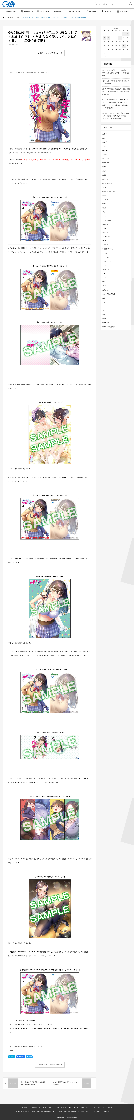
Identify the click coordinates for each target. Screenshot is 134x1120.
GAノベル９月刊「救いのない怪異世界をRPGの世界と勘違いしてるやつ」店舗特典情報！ (115, 72)
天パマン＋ (105, 158)
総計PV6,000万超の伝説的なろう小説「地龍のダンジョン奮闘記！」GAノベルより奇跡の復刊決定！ (116, 91)
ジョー (104, 212)
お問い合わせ (108, 1111)
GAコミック (108, 11)
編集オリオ (105, 162)
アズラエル (105, 257)
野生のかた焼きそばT (109, 327)
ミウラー (105, 199)
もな (103, 310)
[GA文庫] (8, 4)
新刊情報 (12, 11)
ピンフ (104, 302)
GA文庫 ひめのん (107, 249)
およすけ (105, 224)
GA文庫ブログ (60, 11)
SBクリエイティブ (23, 1111)
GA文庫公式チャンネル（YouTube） (44, 1111)
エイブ (104, 142)
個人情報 (97, 1111)
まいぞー (105, 306)
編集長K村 (105, 322)
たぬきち (105, 290)
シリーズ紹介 (44, 11)
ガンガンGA (124, 11)
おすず (104, 134)
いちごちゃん (106, 220)
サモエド (105, 146)
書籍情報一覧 (28, 11)
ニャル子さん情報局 (108, 294)
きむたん (105, 187)
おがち (104, 171)
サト (103, 281)
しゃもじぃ (105, 245)
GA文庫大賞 (76, 11)
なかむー (105, 208)
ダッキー (105, 286)
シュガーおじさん (107, 261)
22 (123, 45)
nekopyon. (105, 253)
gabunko (105, 150)
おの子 (104, 154)
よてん (104, 228)
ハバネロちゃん (107, 183)
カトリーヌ (105, 269)
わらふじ (105, 314)
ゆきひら (105, 179)
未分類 (104, 318)
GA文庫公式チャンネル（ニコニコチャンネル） (75, 1111)
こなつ (104, 277)
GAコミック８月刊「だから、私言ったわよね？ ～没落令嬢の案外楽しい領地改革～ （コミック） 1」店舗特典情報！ (115, 115)
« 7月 (104, 56)
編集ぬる (105, 203)
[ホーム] (3, 17)
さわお (104, 216)
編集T (17, 44)
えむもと (105, 265)
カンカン (105, 240)
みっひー (105, 232)
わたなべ (105, 138)
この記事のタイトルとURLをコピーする (49, 53)
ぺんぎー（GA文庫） (108, 191)
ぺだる (104, 195)
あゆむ (104, 175)
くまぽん (105, 273)
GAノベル (92, 11)
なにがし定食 (106, 236)
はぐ (103, 298)
